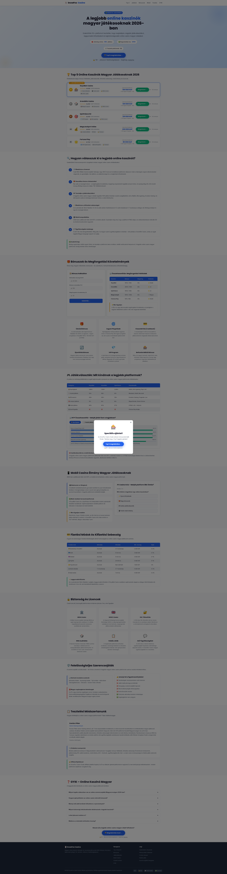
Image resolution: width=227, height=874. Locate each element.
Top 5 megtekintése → (113, 444)
